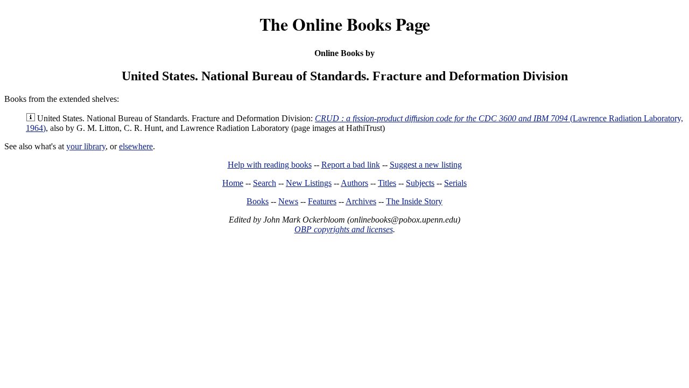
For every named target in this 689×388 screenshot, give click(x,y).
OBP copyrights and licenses (343, 229)
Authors (354, 183)
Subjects (420, 183)
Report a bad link (350, 164)
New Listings (309, 183)
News (288, 201)
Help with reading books (270, 164)
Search (264, 183)
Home (232, 183)
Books (258, 201)
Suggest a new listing (426, 164)
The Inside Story (414, 201)
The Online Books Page (344, 24)
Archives (361, 201)
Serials (455, 183)
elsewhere (136, 146)
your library (86, 146)
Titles (387, 183)
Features (322, 201)
